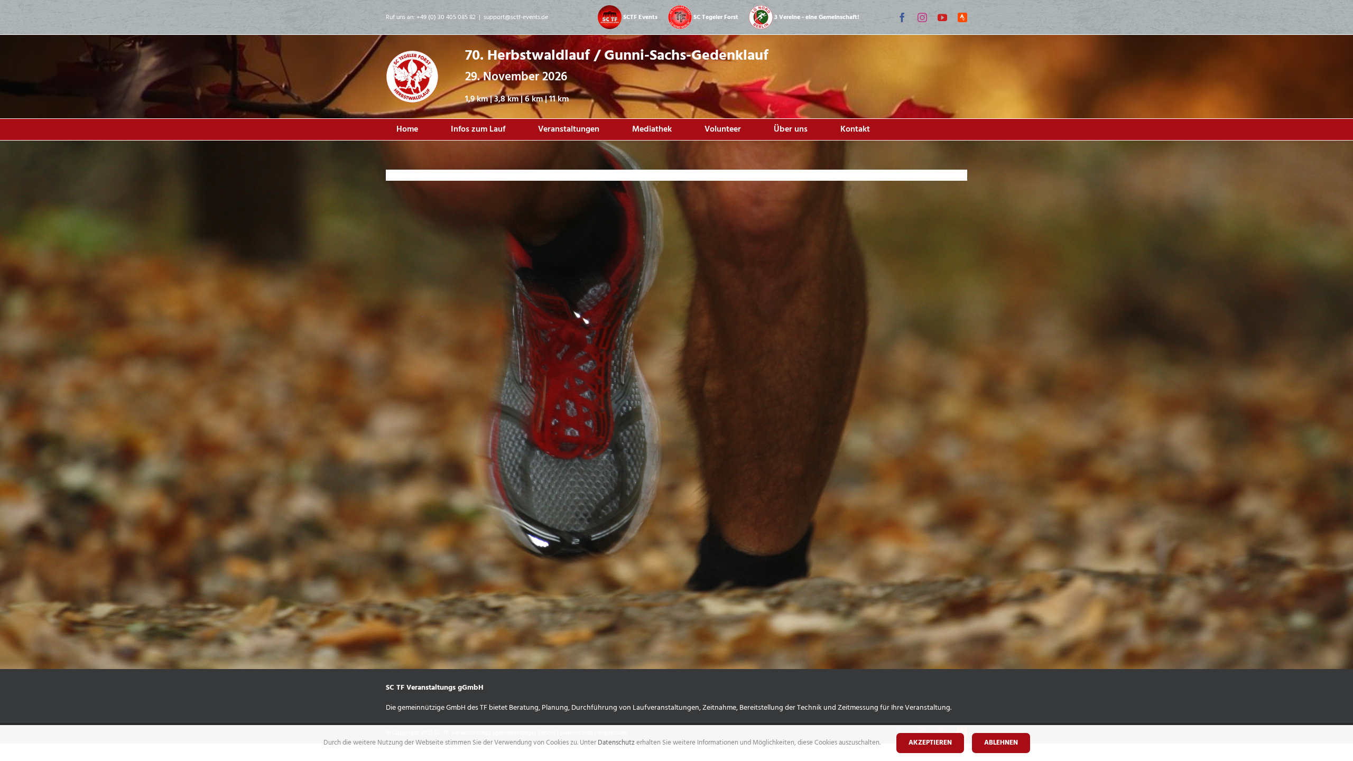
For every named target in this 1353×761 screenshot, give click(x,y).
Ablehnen (1001, 742)
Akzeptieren (930, 742)
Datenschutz (617, 742)
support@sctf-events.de (516, 17)
